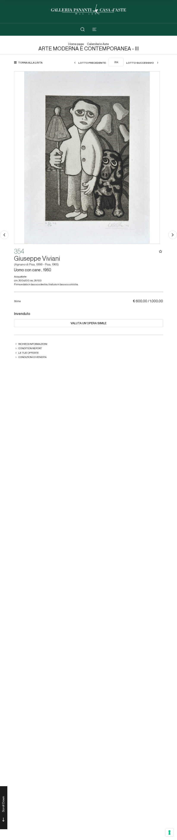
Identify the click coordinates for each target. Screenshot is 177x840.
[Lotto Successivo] (172, 235)
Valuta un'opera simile (88, 323)
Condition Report (30, 348)
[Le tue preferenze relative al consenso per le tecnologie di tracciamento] (169, 832)
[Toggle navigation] (94, 29)
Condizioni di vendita (32, 357)
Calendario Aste (98, 44)
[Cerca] (82, 29)
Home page (76, 44)
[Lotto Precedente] (4, 235)
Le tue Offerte (28, 352)
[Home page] (88, 9)
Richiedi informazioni (32, 344)
